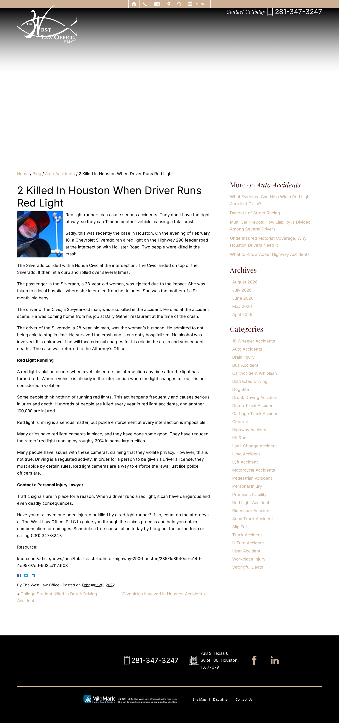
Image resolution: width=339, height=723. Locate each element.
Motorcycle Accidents (253, 470)
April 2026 (242, 314)
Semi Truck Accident (252, 518)
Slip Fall (239, 526)
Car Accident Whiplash (254, 373)
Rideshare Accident (251, 510)
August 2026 (245, 282)
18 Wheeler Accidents (253, 341)
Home (23, 173)
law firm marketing (132, 702)
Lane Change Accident (254, 445)
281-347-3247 (298, 11)
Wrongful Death (247, 567)
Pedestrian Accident (252, 478)
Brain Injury (243, 357)
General (240, 421)
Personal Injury (247, 486)
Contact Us (243, 699)
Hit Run (239, 437)
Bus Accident (245, 365)
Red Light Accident (250, 502)
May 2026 (242, 306)
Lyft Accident (245, 462)
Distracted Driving (250, 381)
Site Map (199, 699)
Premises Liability (249, 494)
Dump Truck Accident (253, 405)
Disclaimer (221, 699)
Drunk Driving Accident (255, 397)
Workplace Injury (248, 559)
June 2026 (242, 298)
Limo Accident (246, 454)
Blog (37, 173)
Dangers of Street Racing (255, 212)
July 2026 (242, 290)
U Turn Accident (248, 542)
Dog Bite (240, 389)
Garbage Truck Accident (256, 413)
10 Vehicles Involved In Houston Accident (161, 593)
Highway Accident (250, 429)
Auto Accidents (60, 173)
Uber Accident (246, 551)
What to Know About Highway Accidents (270, 254)
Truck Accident (247, 534)
